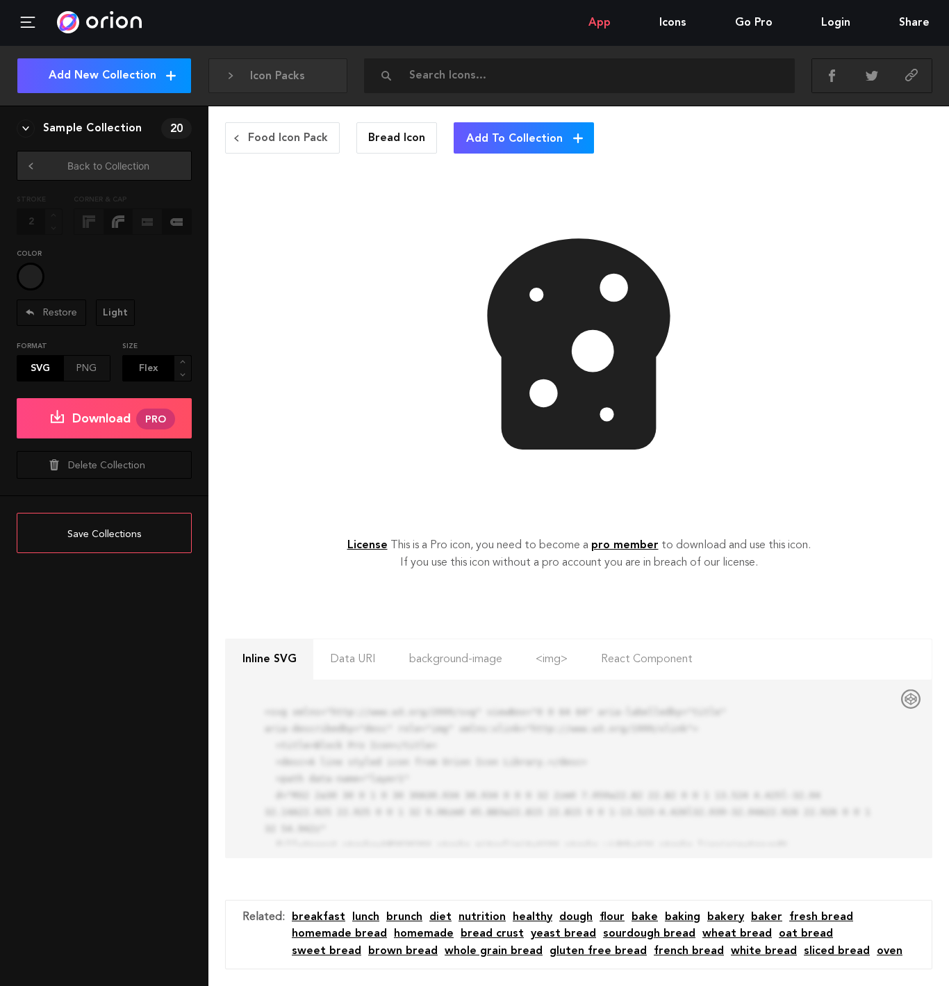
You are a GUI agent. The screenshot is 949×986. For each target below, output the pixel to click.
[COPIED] (912, 75)
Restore (58, 313)
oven (889, 951)
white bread (764, 951)
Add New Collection (102, 75)
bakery (725, 917)
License (367, 545)
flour (612, 917)
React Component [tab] (647, 659)
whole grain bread (494, 951)
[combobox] (583, 76)
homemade (424, 933)
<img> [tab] (552, 659)
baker (766, 917)
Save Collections (104, 534)
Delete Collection (106, 465)
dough (576, 917)
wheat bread (737, 933)
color (29, 253)
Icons (672, 22)
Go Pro (754, 22)
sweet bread (326, 951)
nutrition (482, 917)
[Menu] (27, 23)
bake (645, 917)
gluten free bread (598, 951)
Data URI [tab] (353, 659)
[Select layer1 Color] (30, 276)
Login (835, 22)
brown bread (403, 951)
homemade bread (339, 933)
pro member (625, 545)
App (599, 22)
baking (682, 917)
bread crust (492, 933)
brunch (404, 917)
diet (440, 917)
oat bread (806, 933)
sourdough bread (649, 933)
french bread (689, 951)
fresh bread (821, 917)
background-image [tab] (455, 659)
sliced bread (837, 951)
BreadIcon (396, 138)
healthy (532, 917)
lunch (365, 917)
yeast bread (563, 933)
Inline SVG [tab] (269, 659)
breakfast (318, 917)
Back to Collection (108, 166)
